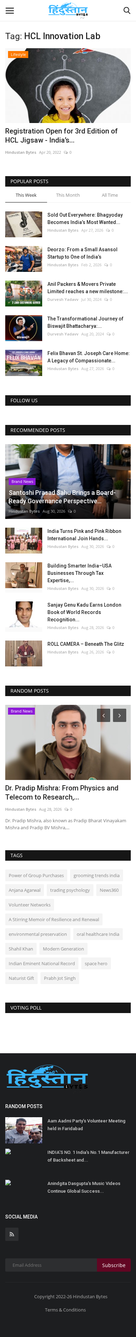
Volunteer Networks (30, 905)
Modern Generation (63, 949)
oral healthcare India (98, 934)
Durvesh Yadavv (62, 299)
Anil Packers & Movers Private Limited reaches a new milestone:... (87, 287)
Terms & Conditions (65, 1310)
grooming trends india (97, 875)
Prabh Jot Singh (60, 978)
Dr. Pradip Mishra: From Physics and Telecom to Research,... (62, 792)
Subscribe (114, 1265)
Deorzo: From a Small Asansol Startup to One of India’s (82, 253)
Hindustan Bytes (20, 152)
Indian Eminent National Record (42, 963)
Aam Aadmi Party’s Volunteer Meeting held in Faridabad (86, 1124)
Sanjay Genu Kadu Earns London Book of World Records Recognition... (84, 612)
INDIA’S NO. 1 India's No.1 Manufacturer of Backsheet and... (88, 1156)
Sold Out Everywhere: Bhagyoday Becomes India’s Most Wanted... (85, 218)
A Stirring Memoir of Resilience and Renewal (54, 919)
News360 (109, 890)
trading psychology (70, 890)
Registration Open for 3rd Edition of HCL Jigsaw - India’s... (61, 135)
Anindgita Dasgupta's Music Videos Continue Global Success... (83, 1187)
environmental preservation (38, 934)
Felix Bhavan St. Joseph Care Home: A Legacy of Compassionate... (88, 356)
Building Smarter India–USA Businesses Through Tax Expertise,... (79, 573)
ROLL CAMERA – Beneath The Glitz (85, 644)
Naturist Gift (21, 978)
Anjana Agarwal (24, 890)
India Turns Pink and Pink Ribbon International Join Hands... (84, 534)
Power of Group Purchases (36, 875)
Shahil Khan (21, 949)
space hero (96, 963)
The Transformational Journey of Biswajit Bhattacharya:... (85, 322)
